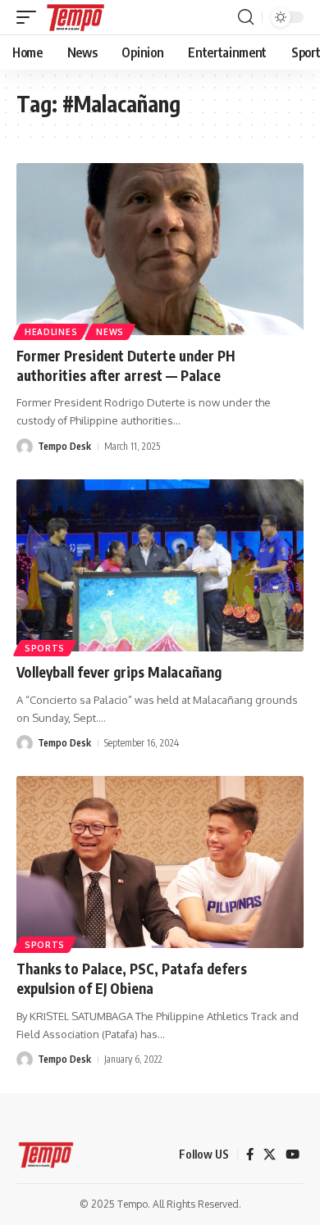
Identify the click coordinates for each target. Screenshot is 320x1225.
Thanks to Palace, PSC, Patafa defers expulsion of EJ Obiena (131, 978)
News (110, 332)
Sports (45, 648)
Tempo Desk (64, 446)
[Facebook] (250, 1154)
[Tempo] (75, 17)
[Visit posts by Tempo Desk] (24, 446)
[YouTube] (292, 1154)
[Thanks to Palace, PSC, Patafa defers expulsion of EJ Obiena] (160, 862)
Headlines (51, 332)
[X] (269, 1154)
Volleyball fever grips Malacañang (119, 672)
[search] (246, 17)
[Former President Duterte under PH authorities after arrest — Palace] (160, 249)
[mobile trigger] (30, 17)
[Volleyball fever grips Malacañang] (160, 565)
